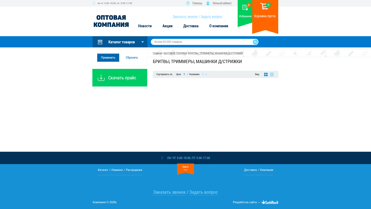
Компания (266, 170)
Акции (168, 26)
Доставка (190, 26)
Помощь (197, 3)
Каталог (103, 170)
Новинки (117, 170)
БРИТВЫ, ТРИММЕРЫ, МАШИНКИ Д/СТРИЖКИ (215, 53)
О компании (218, 26)
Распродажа (134, 170)
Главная (157, 53)
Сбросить (132, 57)
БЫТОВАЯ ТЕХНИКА (175, 53)
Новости (145, 26)
